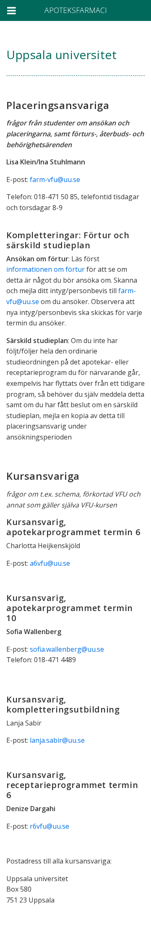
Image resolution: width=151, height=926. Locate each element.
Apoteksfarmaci (75, 10)
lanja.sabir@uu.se (57, 740)
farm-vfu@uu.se (55, 179)
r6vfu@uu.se (49, 826)
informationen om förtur (45, 269)
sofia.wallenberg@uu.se (67, 649)
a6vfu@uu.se (50, 563)
